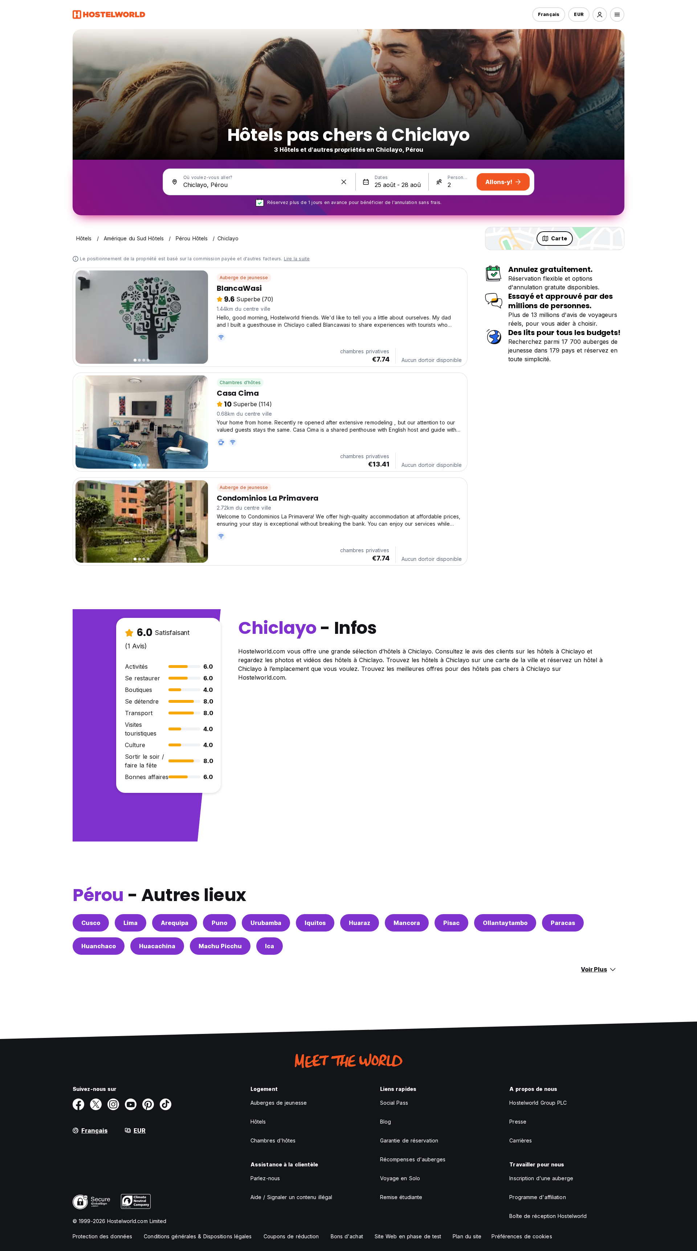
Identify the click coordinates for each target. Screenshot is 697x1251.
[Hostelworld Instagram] (113, 1104)
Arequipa (174, 922)
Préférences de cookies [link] (522, 1236)
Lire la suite (297, 258)
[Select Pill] (599, 14)
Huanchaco (98, 946)
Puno (219, 922)
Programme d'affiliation (537, 1197)
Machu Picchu (220, 946)
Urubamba (265, 922)
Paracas (563, 922)
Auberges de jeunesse (278, 1103)
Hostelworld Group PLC (538, 1103)
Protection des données (102, 1236)
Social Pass (394, 1103)
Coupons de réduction (291, 1236)
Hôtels (258, 1121)
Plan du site (467, 1236)
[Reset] (343, 182)
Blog (385, 1121)
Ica (269, 946)
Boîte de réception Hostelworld (548, 1216)
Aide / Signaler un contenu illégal (291, 1197)
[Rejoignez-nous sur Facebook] (78, 1104)
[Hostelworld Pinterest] (148, 1104)
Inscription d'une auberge (541, 1178)
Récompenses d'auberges (412, 1159)
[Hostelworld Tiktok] (165, 1104)
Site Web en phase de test (408, 1236)
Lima (130, 922)
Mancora (407, 922)
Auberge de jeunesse (244, 277)
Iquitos (315, 922)
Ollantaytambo (505, 922)
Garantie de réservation (409, 1140)
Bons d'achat (347, 1236)
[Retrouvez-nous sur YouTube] (130, 1104)
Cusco (90, 922)
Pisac (451, 922)
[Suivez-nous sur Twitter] (96, 1104)
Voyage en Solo (400, 1178)
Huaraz (359, 922)
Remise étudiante (401, 1197)
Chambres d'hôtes (240, 382)
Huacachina (157, 946)
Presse (517, 1121)
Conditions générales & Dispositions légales (198, 1236)
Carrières (520, 1140)
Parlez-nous (265, 1178)
